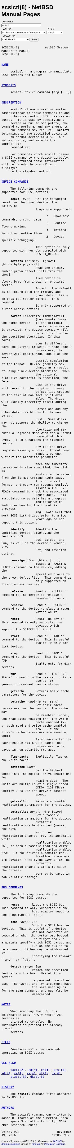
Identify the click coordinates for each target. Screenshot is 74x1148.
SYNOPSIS (8, 85)
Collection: (9, 36)
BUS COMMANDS (12, 887)
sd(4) (5, 1073)
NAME (5, 64)
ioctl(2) (17, 1070)
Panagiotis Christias (54, 1144)
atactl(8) (18, 1076)
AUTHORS (7, 1107)
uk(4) (56, 1073)
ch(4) (45, 1070)
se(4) (18, 1073)
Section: (8, 29)
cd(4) (32, 1070)
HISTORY (7, 1087)
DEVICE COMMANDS (14, 181)
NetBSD (57, 1141)
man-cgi (36, 1144)
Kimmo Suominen (10, 1144)
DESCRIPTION (11, 102)
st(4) (43, 1073)
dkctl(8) (37, 1076)
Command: (8, 22)
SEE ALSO (8, 1063)
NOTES (5, 1004)
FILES (5, 1042)
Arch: (52, 29)
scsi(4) (60, 1070)
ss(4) (31, 1073)
